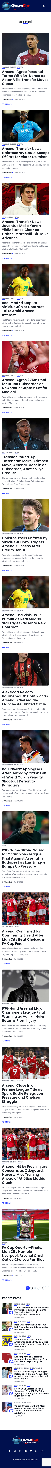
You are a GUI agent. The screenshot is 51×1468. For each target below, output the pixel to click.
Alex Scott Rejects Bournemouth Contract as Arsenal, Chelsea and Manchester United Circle (25, 698)
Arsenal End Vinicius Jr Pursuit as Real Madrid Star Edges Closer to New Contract (24, 621)
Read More (6, 104)
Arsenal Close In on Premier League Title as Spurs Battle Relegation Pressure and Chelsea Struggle (22, 1093)
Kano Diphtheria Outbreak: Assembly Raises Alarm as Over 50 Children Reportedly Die (31, 1359)
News (17, 217)
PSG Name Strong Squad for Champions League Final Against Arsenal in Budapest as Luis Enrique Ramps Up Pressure (24, 858)
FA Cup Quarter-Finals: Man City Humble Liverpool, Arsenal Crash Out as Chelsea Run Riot (23, 1253)
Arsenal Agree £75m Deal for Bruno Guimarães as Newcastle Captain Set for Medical (24, 386)
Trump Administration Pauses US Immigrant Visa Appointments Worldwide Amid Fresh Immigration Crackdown (31, 1311)
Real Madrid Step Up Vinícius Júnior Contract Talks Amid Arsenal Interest (23, 309)
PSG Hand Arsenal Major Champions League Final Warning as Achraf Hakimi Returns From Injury (24, 1014)
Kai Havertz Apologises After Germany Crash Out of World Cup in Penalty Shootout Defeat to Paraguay (24, 777)
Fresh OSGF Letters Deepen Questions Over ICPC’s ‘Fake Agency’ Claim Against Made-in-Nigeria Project (31, 1392)
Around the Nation (9, 1162)
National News (7, 217)
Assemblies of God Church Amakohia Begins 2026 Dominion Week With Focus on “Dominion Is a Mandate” (31, 1343)
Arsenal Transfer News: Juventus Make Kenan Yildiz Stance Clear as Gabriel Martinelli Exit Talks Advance (25, 229)
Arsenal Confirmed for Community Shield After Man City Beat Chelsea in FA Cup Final (23, 937)
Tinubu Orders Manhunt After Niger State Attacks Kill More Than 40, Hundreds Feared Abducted (29, 1409)
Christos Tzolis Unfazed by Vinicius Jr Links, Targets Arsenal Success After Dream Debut (24, 544)
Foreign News (19, 1304)
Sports (20, 67)
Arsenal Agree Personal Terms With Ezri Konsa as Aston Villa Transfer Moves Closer (25, 77)
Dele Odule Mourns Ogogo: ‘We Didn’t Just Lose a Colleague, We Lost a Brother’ (31, 1327)
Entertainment (20, 1321)
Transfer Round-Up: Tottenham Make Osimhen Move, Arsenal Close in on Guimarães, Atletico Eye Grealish (25, 465)
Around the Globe (9, 67)
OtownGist (8, 99)
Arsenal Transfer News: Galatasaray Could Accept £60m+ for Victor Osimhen (25, 152)
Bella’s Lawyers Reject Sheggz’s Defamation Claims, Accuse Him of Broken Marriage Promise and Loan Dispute (31, 1375)
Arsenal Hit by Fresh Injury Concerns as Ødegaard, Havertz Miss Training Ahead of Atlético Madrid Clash (24, 1174)
